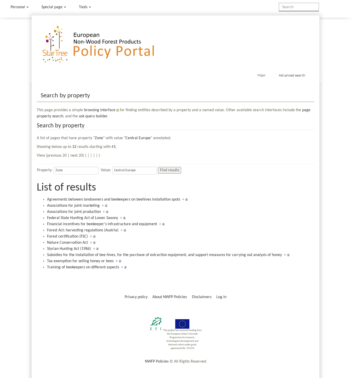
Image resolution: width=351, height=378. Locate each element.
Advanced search (292, 75)
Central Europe (138, 138)
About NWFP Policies (169, 297)
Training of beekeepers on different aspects (83, 267)
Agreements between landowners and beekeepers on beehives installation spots (113, 199)
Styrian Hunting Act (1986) (69, 249)
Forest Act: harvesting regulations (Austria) (82, 230)
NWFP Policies (157, 362)
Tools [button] (83, 7)
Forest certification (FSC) (67, 236)
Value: (106, 170)
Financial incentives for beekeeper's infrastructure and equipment (102, 224)
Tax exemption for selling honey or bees (80, 261)
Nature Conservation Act (67, 243)
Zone (99, 138)
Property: (44, 170)
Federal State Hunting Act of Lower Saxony (82, 218)
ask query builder (93, 116)
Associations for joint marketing (73, 206)
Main (261, 75)
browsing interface (99, 110)
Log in (221, 297)
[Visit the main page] (105, 45)
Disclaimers (201, 297)
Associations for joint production (74, 212)
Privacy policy (136, 297)
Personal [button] (18, 7)
